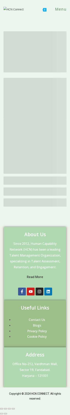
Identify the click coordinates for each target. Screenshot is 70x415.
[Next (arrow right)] (5, 413)
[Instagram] (39, 291)
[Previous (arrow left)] (1, 413)
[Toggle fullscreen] (9, 408)
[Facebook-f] (22, 291)
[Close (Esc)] (1, 408)
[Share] (5, 408)
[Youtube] (31, 291)
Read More (35, 277)
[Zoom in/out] (13, 408)
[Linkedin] (48, 291)
